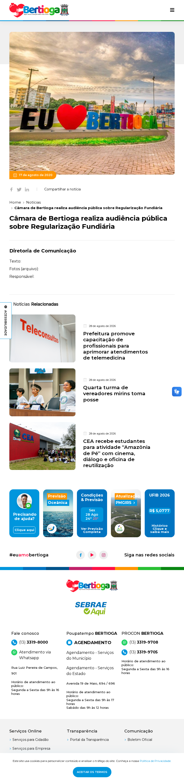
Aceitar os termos (92, 772)
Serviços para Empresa (31, 748)
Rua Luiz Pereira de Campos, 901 (35, 681)
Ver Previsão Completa (92, 530)
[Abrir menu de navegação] (172, 10)
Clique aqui (24, 530)
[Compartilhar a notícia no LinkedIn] (27, 189)
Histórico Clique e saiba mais (159, 528)
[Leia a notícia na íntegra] (92, 338)
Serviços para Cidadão (30, 739)
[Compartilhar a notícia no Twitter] (19, 189)
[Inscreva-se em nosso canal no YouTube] (92, 555)
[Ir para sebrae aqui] (92, 608)
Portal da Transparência (89, 739)
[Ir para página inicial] (39, 10)
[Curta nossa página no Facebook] (80, 555)
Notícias (33, 202)
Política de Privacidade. (155, 761)
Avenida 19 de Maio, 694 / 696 (90, 695)
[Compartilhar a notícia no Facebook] (11, 189)
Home (15, 202)
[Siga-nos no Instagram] (103, 555)
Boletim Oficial (139, 739)
